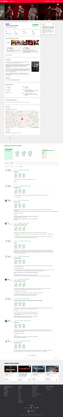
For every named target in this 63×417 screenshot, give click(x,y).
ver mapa (14, 27)
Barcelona (15, 21)
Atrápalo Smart (20, 402)
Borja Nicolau (14, 79)
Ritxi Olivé (9, 79)
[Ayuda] (57, 1)
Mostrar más (7, 77)
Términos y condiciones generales (37, 394)
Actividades (20, 388)
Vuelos (19, 389)
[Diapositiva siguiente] (39, 43)
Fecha (16, 166)
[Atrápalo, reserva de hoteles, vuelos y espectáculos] (4, 1)
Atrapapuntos (20, 400)
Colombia (7, 390)
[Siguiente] (61, 11)
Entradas (5, 21)
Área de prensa (34, 390)
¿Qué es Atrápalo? (34, 388)
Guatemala (7, 392)
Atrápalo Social (34, 389)
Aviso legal (33, 396)
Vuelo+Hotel (20, 394)
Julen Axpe (18, 79)
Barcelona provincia (10, 21)
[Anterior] (2, 11)
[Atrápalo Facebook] (31, 407)
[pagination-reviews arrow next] (37, 358)
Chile (6, 389)
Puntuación (20, 166)
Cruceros (19, 395)
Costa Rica (7, 391)
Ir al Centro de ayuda (49, 389)
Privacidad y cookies (35, 395)
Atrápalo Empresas (21, 401)
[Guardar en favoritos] (58, 4)
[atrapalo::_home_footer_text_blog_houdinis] (25, 407)
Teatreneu (8, 109)
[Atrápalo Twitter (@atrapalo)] (28, 407)
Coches (19, 396)
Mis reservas (48, 388)
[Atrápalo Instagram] (34, 407)
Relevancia (12, 166)
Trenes (19, 390)
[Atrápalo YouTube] (37, 407)
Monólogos (19, 21)
